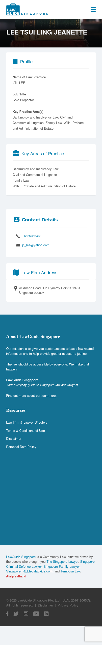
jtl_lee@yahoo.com (36, 244)
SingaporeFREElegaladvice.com (29, 571)
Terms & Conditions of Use (25, 430)
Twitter (16, 614)
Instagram (26, 614)
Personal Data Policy (21, 446)
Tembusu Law (70, 571)
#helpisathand (16, 576)
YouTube (36, 614)
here (53, 395)
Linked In (46, 614)
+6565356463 (31, 235)
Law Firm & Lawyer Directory (27, 422)
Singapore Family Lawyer (61, 566)
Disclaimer (13, 438)
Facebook (7, 614)
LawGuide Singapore (21, 556)
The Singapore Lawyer (62, 561)
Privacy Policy (68, 605)
